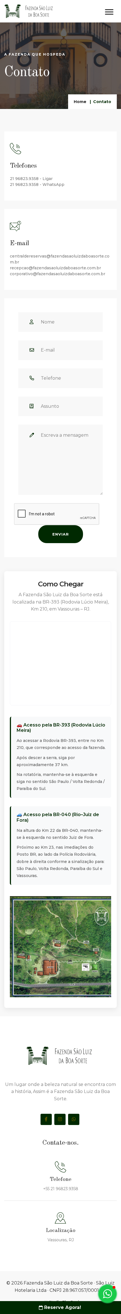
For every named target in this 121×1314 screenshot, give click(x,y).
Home (80, 101)
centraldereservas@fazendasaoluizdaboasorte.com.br (59, 259)
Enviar (60, 534)
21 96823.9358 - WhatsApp (37, 184)
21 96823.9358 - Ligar (31, 178)
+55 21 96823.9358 (60, 1188)
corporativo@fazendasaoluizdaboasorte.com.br (57, 273)
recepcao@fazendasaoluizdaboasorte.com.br (55, 267)
